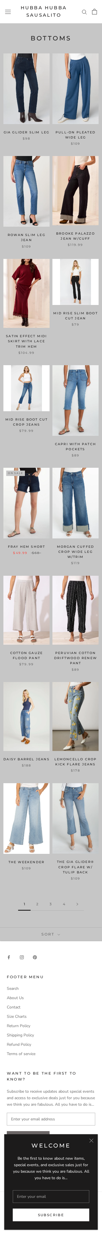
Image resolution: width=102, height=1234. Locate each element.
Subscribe (51, 1215)
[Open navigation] (8, 12)
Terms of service (21, 1054)
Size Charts (17, 1016)
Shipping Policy (20, 1035)
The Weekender (26, 862)
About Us (15, 998)
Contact (13, 1007)
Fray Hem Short (26, 547)
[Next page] (77, 904)
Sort (48, 934)
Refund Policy (19, 1044)
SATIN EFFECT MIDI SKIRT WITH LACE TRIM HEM (26, 341)
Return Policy (18, 1026)
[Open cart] (94, 11)
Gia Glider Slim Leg (27, 132)
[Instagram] (22, 957)
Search (13, 988)
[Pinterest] (35, 957)
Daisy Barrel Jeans (26, 759)
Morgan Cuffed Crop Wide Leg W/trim (75, 552)
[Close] (91, 1140)
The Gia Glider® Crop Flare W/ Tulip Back (75, 867)
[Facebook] (9, 957)
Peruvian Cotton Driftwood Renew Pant (75, 658)
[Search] (84, 11)
